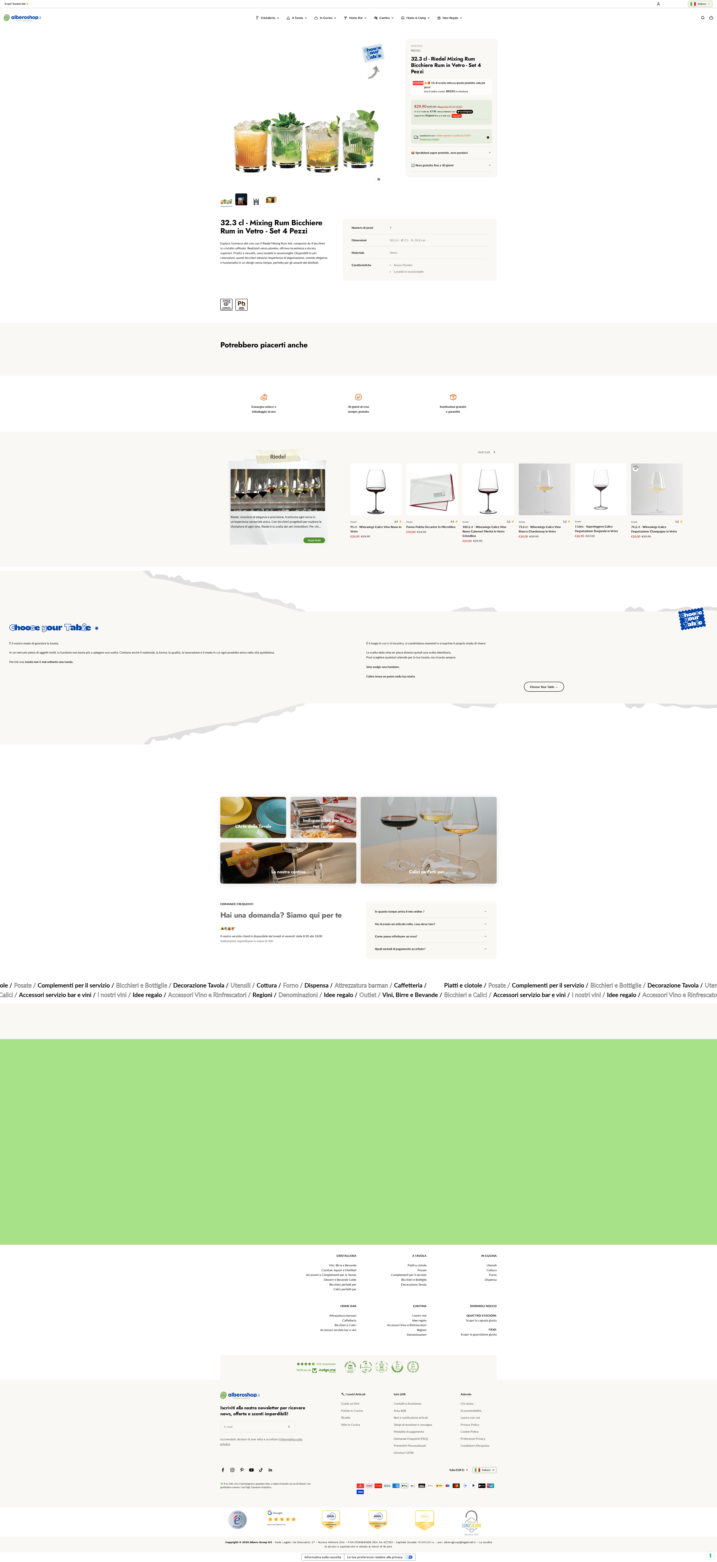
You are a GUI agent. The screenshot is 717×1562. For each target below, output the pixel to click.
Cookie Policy (470, 1431)
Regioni (421, 1330)
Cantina (384, 18)
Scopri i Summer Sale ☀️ (17, 3)
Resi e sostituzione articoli (411, 1417)
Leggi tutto (698, 1237)
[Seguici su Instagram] (232, 1469)
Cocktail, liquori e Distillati (339, 1270)
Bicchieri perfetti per (342, 1284)
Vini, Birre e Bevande (342, 1265)
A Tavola (297, 18)
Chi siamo (467, 1403)
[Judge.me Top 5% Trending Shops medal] (413, 1367)
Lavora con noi (470, 1417)
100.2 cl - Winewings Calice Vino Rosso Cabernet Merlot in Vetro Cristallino (484, 531)
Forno (493, 1274)
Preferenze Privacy (473, 1438)
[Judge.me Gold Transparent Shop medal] (366, 1367)
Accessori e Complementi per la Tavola (331, 1274)
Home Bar (356, 18)
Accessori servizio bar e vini (338, 1330)
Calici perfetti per (344, 1289)
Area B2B (400, 1410)
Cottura (492, 1270)
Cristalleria (268, 18)
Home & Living (416, 18)
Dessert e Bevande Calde (340, 1279)
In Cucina (326, 18)
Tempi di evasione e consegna (413, 1424)
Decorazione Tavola (413, 1284)
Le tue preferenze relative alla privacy (375, 1557)
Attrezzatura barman (342, 1315)
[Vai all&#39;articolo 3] (256, 200)
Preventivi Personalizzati (410, 1445)
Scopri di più (314, 540)
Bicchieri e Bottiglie (413, 1279)
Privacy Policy (470, 1424)
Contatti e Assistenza (407, 1403)
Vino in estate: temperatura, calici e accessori (340, 1138)
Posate (422, 1270)
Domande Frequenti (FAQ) (411, 1438)
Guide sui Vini (350, 1403)
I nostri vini (419, 1315)
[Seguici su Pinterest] (241, 1469)
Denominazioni (416, 1334)
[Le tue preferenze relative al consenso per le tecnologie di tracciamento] (710, 1555)
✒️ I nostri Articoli (353, 1394)
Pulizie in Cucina (352, 1410)
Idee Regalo (450, 18)
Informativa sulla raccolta (323, 1557)
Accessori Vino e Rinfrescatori (406, 1325)
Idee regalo (419, 1320)
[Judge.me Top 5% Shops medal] (397, 1367)
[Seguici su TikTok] (260, 1469)
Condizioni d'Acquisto (475, 1445)
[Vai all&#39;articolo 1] (226, 200)
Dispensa (491, 1279)
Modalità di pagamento (409, 1431)
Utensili (492, 1265)
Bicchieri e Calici (345, 1325)
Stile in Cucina (350, 1424)
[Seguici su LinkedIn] (270, 1469)
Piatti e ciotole (417, 1265)
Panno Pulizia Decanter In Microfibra (430, 527)
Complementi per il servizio (408, 1274)
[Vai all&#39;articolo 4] (271, 200)
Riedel (416, 50)
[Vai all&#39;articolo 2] (241, 200)
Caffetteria (349, 1320)
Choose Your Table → (544, 686)
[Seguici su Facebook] (222, 1469)
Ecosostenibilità (471, 1410)
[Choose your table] (373, 61)
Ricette (345, 1417)
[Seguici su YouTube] (251, 1469)
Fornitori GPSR (404, 1452)
